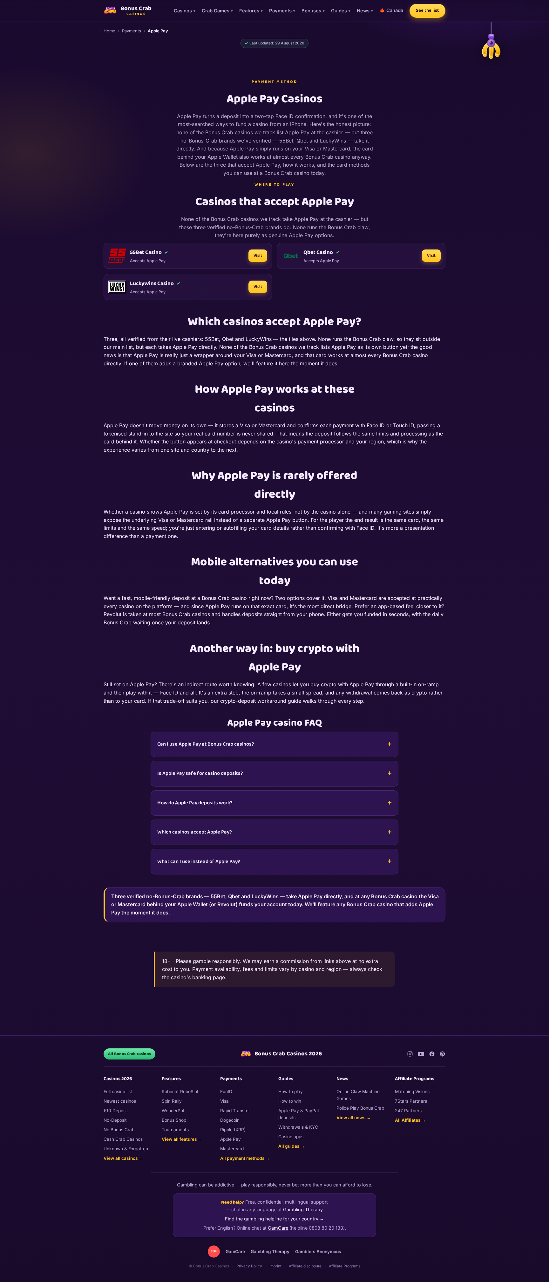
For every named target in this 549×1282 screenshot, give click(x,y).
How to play (290, 1091)
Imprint (275, 1266)
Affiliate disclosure (305, 1266)
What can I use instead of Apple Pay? (198, 861)
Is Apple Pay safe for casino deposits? (200, 773)
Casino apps (290, 1136)
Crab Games (215, 11)
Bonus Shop (174, 1120)
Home (109, 30)
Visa (224, 1101)
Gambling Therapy (302, 1209)
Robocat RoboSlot (180, 1091)
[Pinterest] (442, 1054)
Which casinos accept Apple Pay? (194, 832)
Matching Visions (412, 1091)
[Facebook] (432, 1054)
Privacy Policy (249, 1266)
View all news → (353, 1117)
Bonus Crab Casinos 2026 (288, 1054)
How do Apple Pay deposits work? (195, 803)
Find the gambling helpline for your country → (274, 1218)
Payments (280, 11)
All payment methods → (245, 1158)
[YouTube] (420, 1054)
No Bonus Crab (119, 1129)
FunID (226, 1091)
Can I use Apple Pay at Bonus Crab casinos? (205, 744)
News (363, 11)
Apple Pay (230, 1139)
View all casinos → (123, 1158)
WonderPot (173, 1110)
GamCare (278, 1228)
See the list (427, 10)
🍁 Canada (391, 10)
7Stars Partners (411, 1101)
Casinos (183, 11)
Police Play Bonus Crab (360, 1108)
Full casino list (118, 1091)
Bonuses (311, 11)
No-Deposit (115, 1120)
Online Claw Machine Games (358, 1095)
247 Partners (408, 1110)
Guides (339, 11)
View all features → (182, 1139)
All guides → (291, 1146)
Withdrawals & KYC (298, 1127)
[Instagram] (410, 1054)
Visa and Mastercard (352, 598)
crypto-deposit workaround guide (260, 701)
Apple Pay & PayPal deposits (298, 1114)
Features (249, 11)
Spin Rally (172, 1101)
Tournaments (175, 1129)
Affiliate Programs (344, 1266)
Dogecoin (230, 1120)
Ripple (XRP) (233, 1129)
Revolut (112, 614)
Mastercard (232, 1148)
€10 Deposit (116, 1110)
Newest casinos (120, 1101)
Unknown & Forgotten (126, 1148)
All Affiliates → (410, 1120)
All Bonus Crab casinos (129, 1054)
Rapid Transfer (235, 1110)
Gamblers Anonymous (318, 1251)
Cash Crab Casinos (123, 1139)
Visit (258, 255)
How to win (289, 1101)
